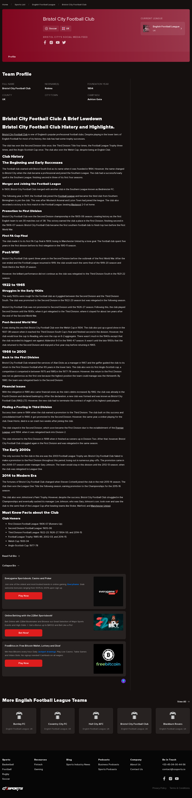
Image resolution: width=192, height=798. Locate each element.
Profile (12, 56)
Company (136, 759)
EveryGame (73, 584)
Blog (69, 759)
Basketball (8, 764)
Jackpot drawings (47, 651)
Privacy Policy (159, 788)
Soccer (6, 778)
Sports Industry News (78, 764)
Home (5, 4)
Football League (66, 196)
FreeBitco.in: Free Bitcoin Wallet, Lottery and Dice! (32, 645)
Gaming (38, 769)
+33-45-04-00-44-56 (174, 764)
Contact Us (136, 769)
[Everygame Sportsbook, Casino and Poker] (108, 591)
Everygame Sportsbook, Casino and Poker (28, 578)
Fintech (38, 764)
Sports (6, 759)
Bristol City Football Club (74, 4)
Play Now (23, 595)
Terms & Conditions (180, 788)
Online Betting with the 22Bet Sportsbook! (28, 615)
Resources (40, 759)
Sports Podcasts (107, 769)
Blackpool (76, 204)
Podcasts (104, 759)
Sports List (20, 4)
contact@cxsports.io (173, 769)
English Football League (43, 4)
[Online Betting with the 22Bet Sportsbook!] (108, 622)
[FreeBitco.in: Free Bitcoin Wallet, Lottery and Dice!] (108, 659)
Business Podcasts (108, 764)
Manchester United (100, 505)
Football (7, 769)
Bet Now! (24, 632)
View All (181, 701)
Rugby (5, 774)
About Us (135, 764)
